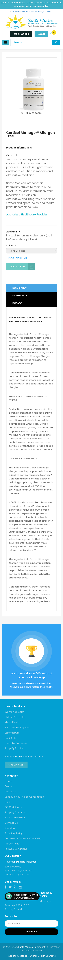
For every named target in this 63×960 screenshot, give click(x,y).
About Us (10, 791)
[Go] (56, 42)
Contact (11, 155)
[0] (51, 34)
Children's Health (14, 717)
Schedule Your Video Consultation (24, 796)
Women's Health (14, 711)
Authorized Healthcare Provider (26, 214)
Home (8, 781)
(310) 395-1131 (21, 874)
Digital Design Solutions (43, 955)
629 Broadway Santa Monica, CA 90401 (33, 11)
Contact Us (11, 822)
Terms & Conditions (16, 848)
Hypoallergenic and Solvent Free (24, 756)
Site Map (10, 828)
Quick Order (21, 34)
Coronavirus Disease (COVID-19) (23, 838)
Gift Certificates (13, 807)
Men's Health (12, 722)
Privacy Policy (12, 843)
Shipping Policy (13, 833)
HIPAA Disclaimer (15, 817)
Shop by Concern (15, 812)
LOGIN (41, 34)
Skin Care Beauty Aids (17, 727)
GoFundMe (16, 765)
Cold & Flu (10, 737)
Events (8, 786)
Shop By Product (14, 748)
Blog (7, 801)
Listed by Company (16, 743)
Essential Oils (12, 732)
